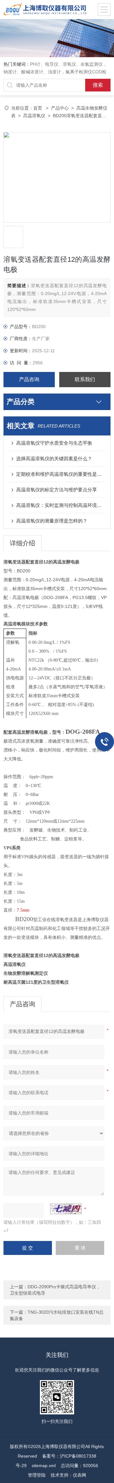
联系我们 (85, 379)
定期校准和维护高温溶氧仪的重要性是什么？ (60, 474)
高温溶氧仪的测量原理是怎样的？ (51, 520)
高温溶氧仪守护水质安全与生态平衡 (54, 443)
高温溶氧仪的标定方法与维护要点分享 (56, 489)
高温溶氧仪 (34, 115)
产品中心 (60, 108)
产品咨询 (29, 379)
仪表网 (79, 1475)
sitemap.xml (44, 1465)
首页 (38, 108)
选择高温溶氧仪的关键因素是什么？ (54, 458)
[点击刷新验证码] (66, 1208)
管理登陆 (37, 1475)
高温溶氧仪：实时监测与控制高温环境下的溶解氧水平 (60, 505)
